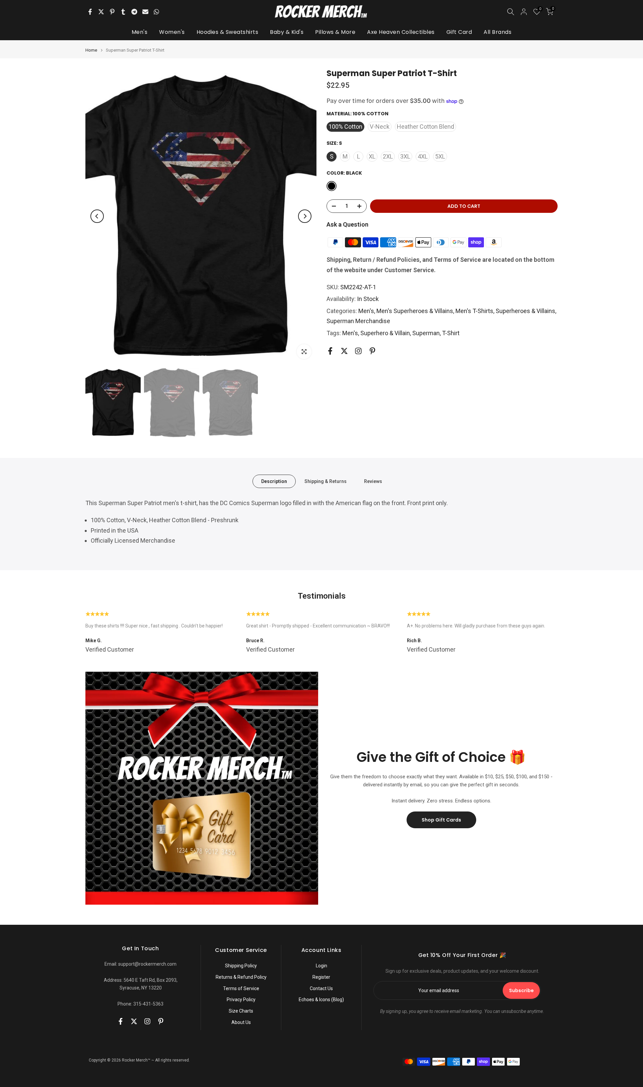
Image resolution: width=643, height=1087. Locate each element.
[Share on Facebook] (90, 12)
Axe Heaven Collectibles (401, 32)
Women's (172, 32)
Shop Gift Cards (441, 820)
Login (321, 965)
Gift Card (459, 32)
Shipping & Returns (325, 481)
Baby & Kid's (286, 32)
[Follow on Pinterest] (372, 351)
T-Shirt (450, 333)
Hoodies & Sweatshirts (228, 32)
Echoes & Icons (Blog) (321, 999)
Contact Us (321, 988)
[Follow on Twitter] (344, 351)
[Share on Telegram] (134, 12)
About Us (241, 1022)
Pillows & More (335, 32)
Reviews (373, 481)
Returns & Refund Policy (241, 977)
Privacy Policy (241, 999)
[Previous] (97, 216)
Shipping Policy (241, 965)
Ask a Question (347, 224)
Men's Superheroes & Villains (414, 310)
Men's (140, 32)
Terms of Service (241, 988)
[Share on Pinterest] (112, 12)
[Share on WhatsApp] (156, 12)
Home (91, 50)
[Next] (304, 216)
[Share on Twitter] (101, 12)
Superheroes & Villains (525, 310)
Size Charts (241, 1011)
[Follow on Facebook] (330, 351)
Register (321, 977)
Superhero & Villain (385, 333)
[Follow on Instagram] (358, 351)
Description (274, 481)
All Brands (497, 32)
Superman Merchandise (358, 321)
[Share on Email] (145, 12)
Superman (426, 333)
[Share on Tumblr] (123, 12)
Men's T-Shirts (474, 310)
